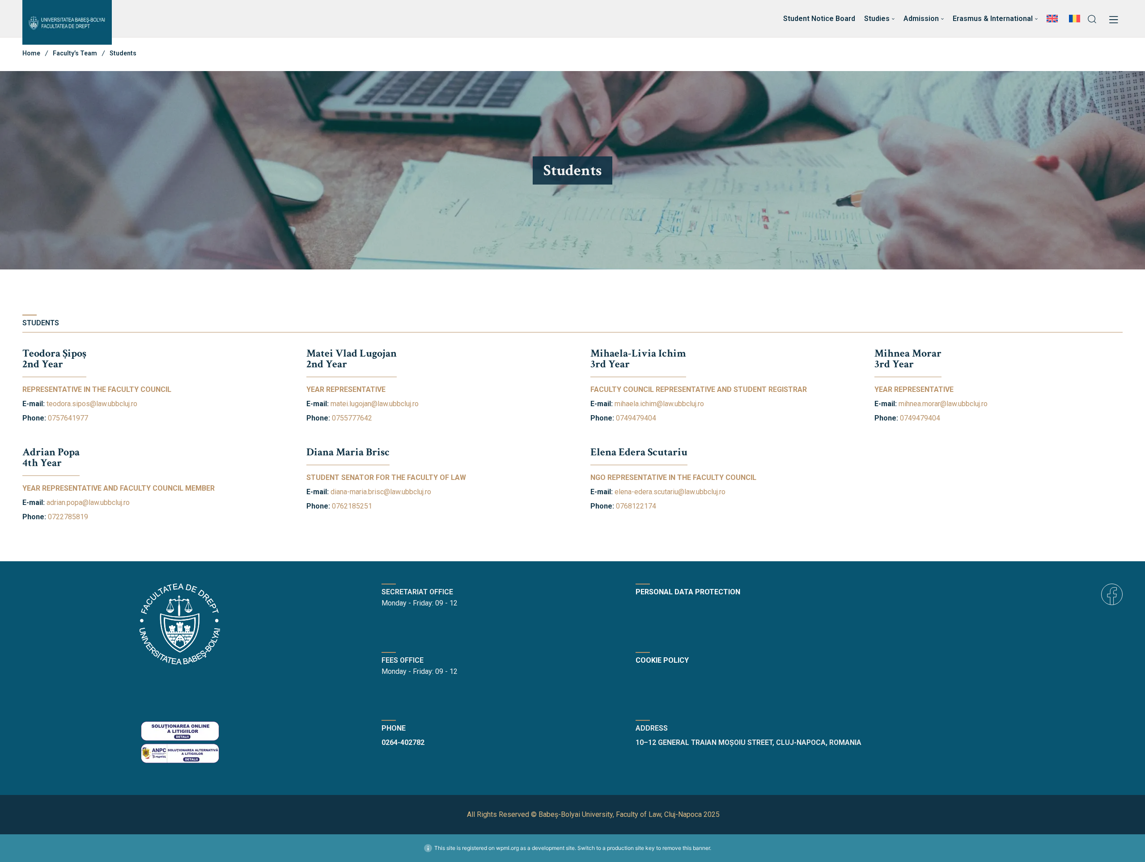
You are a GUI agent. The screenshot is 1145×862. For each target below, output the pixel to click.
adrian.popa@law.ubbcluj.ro (88, 502)
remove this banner (686, 848)
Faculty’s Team (75, 53)
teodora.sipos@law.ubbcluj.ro (92, 403)
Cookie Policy (662, 660)
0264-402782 (403, 742)
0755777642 (352, 418)
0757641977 (68, 418)
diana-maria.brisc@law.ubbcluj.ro (381, 492)
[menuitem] (1053, 19)
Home (31, 53)
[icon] (1112, 594)
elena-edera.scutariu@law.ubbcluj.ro (670, 492)
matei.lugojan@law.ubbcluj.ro (375, 403)
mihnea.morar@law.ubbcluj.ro (943, 403)
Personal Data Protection (688, 592)
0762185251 (352, 506)
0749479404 (636, 418)
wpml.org (507, 848)
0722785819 (68, 517)
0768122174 (636, 506)
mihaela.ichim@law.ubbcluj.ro (659, 403)
